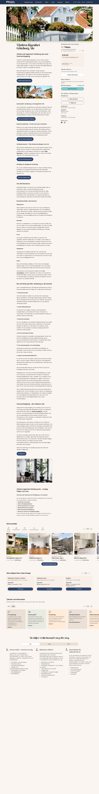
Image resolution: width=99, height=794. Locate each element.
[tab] (8, 528)
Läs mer (10, 627)
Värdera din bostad (72, 75)
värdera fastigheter (37, 411)
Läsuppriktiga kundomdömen (68, 49)
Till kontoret (20, 589)
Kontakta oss (21, 453)
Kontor (53, 2)
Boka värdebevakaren (74, 622)
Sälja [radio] (9, 606)
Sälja (46, 2)
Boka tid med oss (72, 88)
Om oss (83, 2)
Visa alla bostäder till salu (49, 564)
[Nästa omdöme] (83, 51)
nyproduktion (20, 273)
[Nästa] (91, 529)
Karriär (78, 2)
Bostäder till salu (29, 2)
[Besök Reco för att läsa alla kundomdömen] (67, 47)
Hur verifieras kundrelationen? (67, 50)
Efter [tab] (68, 644)
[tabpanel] (49, 663)
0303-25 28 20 (74, 99)
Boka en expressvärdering (25, 139)
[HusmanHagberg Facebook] (62, 122)
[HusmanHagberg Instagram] (65, 122)
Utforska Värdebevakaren (25, 159)
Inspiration (60, 2)
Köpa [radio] (13, 606)
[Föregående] (84, 529)
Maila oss (73, 103)
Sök (75, 2)
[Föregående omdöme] (80, 51)
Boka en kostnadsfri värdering (26, 119)
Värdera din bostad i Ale (24, 80)
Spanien (67, 2)
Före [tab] (30, 644)
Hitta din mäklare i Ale (24, 177)
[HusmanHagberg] (10, 2)
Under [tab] (49, 644)
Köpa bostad (38, 2)
